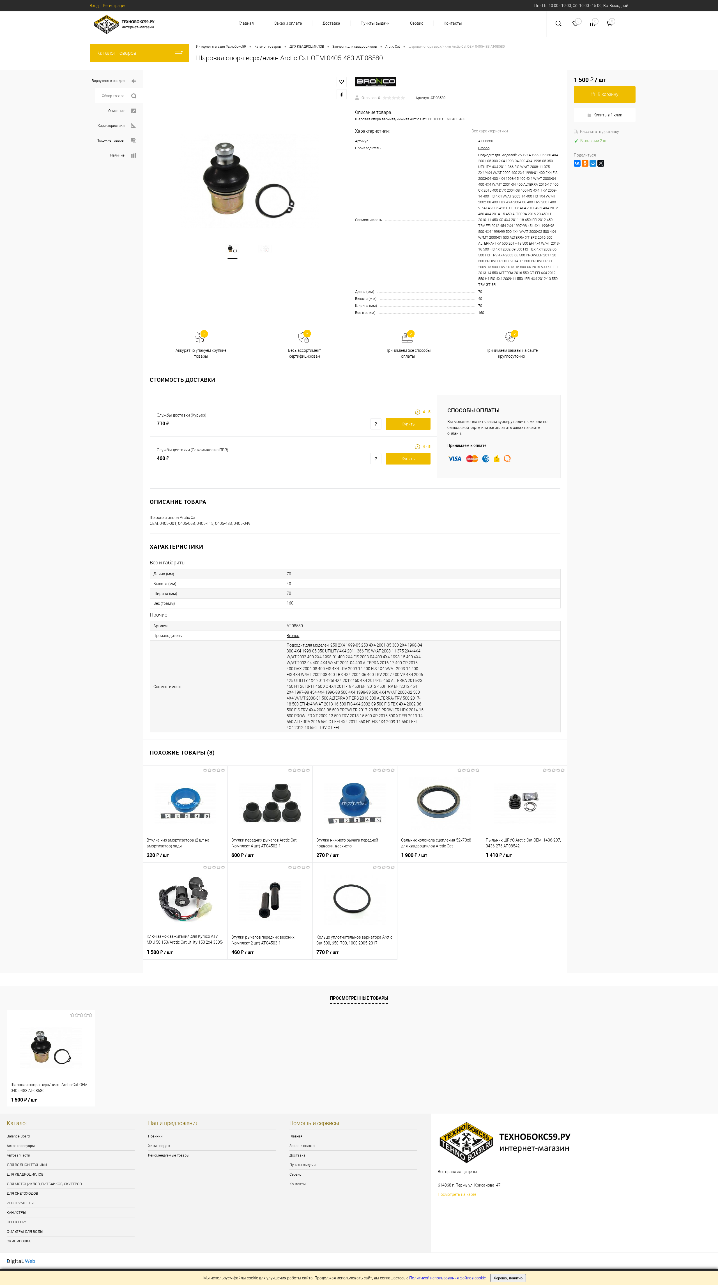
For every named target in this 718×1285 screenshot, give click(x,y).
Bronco (483, 148)
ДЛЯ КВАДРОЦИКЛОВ (25, 1174)
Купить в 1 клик (607, 115)
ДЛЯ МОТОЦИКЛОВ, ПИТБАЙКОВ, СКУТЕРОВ (44, 1184)
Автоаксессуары (21, 1146)
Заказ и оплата (288, 23)
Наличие (117, 155)
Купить (408, 424)
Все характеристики (489, 131)
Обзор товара (113, 96)
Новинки (155, 1136)
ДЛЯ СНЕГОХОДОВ (22, 1193)
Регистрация (114, 5)
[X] (600, 163)
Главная (246, 23)
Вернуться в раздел (108, 81)
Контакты (453, 23)
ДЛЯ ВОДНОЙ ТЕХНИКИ (27, 1165)
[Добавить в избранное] (342, 82)
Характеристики (111, 125)
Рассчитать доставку (599, 131)
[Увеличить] (249, 181)
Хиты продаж (159, 1146)
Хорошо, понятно (508, 1278)
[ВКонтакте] (577, 163)
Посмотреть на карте (457, 1194)
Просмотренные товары (359, 998)
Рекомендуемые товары (168, 1155)
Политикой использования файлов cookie (447, 1278)
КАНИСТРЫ (16, 1212)
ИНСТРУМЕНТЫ (20, 1203)
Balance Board (18, 1136)
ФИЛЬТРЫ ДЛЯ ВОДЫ (25, 1231)
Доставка (331, 23)
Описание (116, 111)
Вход (94, 5)
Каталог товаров (116, 53)
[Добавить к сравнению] (342, 94)
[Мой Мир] (593, 163)
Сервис (416, 23)
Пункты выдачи (375, 23)
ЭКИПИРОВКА (19, 1241)
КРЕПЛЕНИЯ (17, 1222)
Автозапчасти (18, 1155)
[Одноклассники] (585, 163)
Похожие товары (110, 140)
